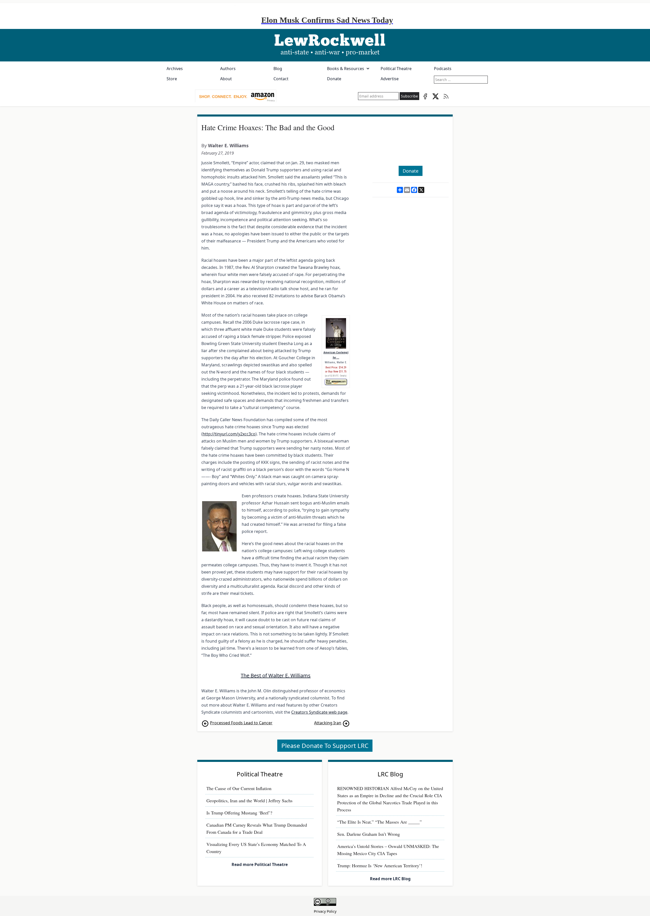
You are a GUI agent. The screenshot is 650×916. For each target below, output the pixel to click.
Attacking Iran (327, 723)
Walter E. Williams (228, 145)
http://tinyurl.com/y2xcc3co (229, 434)
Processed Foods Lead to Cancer (241, 723)
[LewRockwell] (325, 45)
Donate (334, 78)
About (226, 78)
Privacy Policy (325, 911)
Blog (277, 68)
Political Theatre (396, 68)
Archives (175, 68)
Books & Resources (345, 68)
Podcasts (442, 68)
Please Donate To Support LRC (324, 745)
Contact (280, 78)
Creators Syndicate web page (319, 712)
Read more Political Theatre (260, 864)
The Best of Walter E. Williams (276, 675)
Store (172, 78)
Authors (228, 68)
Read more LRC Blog (390, 878)
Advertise (390, 78)
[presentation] (235, 96)
